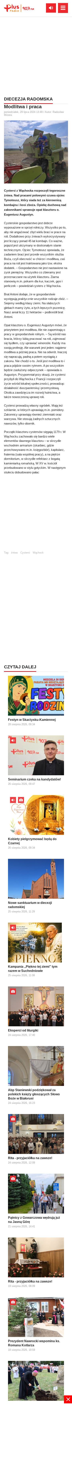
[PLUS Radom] (19, 8)
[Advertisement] (36, 56)
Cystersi (25, 552)
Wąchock (38, 552)
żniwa (14, 552)
